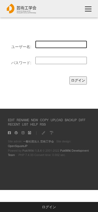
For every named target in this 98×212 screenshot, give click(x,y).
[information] (22, 12)
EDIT (11, 120)
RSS (43, 124)
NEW (34, 120)
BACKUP (71, 120)
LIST (25, 124)
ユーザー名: (21, 46)
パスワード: (21, 62)
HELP (34, 124)
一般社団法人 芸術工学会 (38, 141)
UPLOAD (57, 120)
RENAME (23, 120)
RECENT (14, 124)
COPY (44, 120)
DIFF (82, 120)
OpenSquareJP (17, 146)
